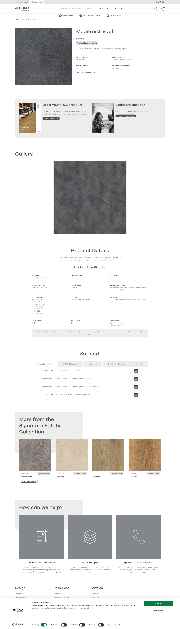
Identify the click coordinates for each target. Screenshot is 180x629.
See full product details (85, 72)
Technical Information (61, 598)
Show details (112, 625)
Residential (24, 2)
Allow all (158, 603)
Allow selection (158, 610)
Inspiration (76, 9)
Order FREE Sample (29, 481)
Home (17, 20)
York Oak (133, 477)
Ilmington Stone (63, 477)
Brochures (57, 594)
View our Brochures (51, 119)
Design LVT (19, 594)
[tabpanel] (90, 383)
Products (64, 9)
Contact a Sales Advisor (125, 116)
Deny (158, 617)
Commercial (38, 2)
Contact (118, 9)
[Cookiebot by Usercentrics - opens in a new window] (18, 625)
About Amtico (104, 9)
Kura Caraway (26, 477)
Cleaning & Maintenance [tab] (117, 364)
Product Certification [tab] (44, 364)
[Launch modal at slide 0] (123, 164)
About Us (95, 598)
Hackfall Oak (98, 477)
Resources (90, 9)
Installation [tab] (93, 364)
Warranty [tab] (139, 364)
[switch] (64, 625)
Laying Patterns (20, 598)
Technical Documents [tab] (70, 364)
